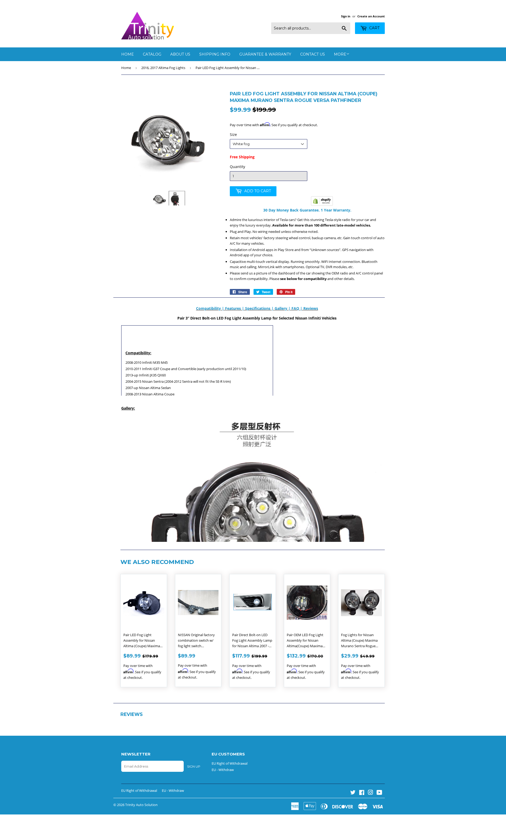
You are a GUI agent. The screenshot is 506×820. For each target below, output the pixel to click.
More (340, 54)
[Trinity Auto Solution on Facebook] (361, 793)
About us (180, 54)
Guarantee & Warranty (265, 54)
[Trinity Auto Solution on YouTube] (379, 793)
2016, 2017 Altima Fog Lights (163, 67)
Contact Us (312, 54)
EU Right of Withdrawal (229, 763)
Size (233, 134)
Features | (235, 308)
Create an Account (371, 16)
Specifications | (260, 308)
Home (127, 54)
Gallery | (283, 308)
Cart (374, 28)
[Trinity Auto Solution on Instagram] (370, 793)
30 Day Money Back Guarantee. (291, 210)
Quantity (237, 166)
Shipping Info (214, 54)
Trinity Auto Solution (141, 804)
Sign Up (193, 766)
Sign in (345, 16)
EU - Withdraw (223, 769)
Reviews (310, 308)
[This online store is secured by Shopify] (322, 204)
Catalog (152, 54)
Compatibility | (210, 308)
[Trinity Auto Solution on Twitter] (353, 793)
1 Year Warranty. (335, 210)
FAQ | (297, 308)
